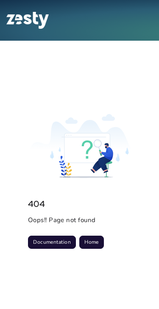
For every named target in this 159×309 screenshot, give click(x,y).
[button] (139, 287)
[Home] (27, 20)
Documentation (52, 242)
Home (91, 242)
